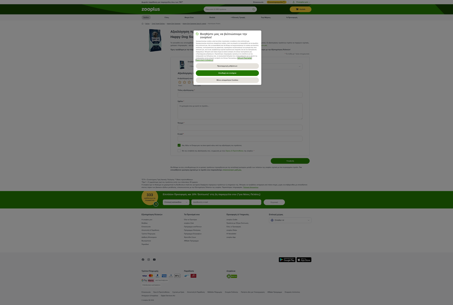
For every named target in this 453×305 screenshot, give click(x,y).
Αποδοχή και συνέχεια (227, 73)
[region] (227, 57)
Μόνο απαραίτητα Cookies (227, 80)
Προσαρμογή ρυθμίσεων (227, 66)
